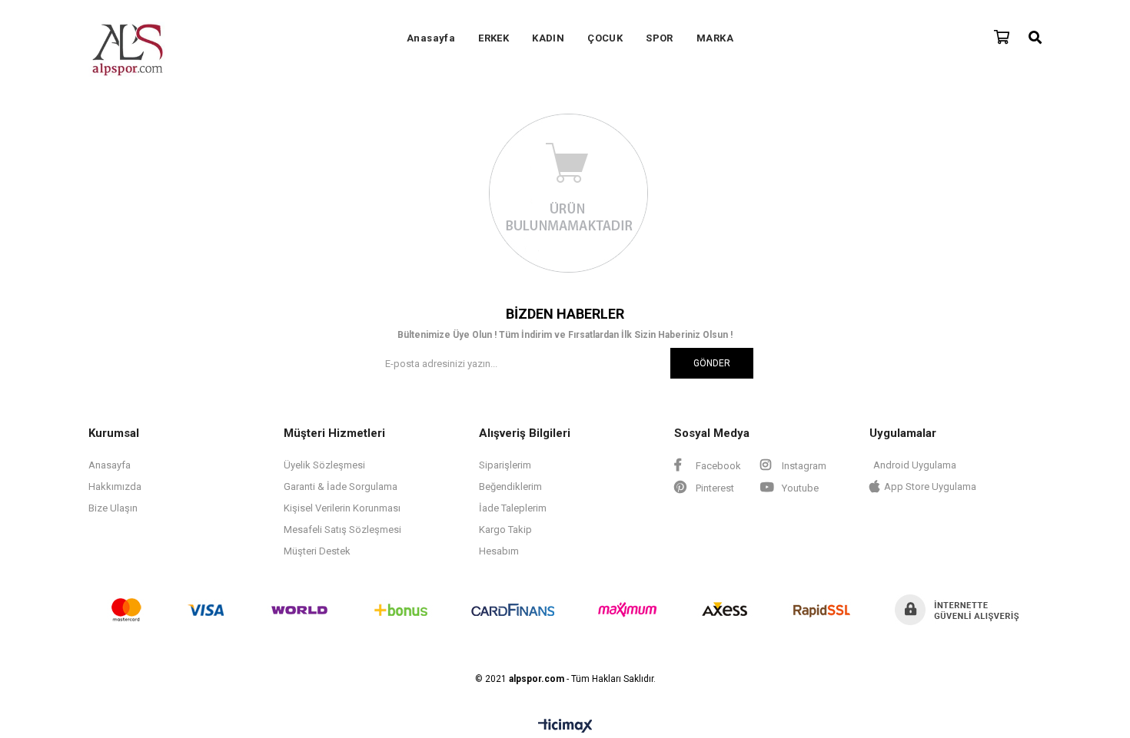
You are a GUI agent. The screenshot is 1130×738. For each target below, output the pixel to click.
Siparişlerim (505, 465)
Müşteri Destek (317, 551)
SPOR (659, 38)
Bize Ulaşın (113, 508)
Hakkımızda (114, 486)
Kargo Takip (505, 529)
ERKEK (493, 38)
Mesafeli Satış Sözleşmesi (342, 529)
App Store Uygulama (930, 486)
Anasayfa (431, 38)
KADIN (548, 38)
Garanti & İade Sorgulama (340, 486)
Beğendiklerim (510, 486)
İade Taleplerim (513, 508)
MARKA (714, 38)
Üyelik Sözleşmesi (324, 465)
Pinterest (713, 488)
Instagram (802, 466)
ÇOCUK (605, 38)
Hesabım (499, 551)
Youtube (799, 488)
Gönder (711, 363)
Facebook (717, 466)
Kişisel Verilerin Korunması (342, 508)
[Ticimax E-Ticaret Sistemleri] (565, 726)
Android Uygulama (914, 465)
